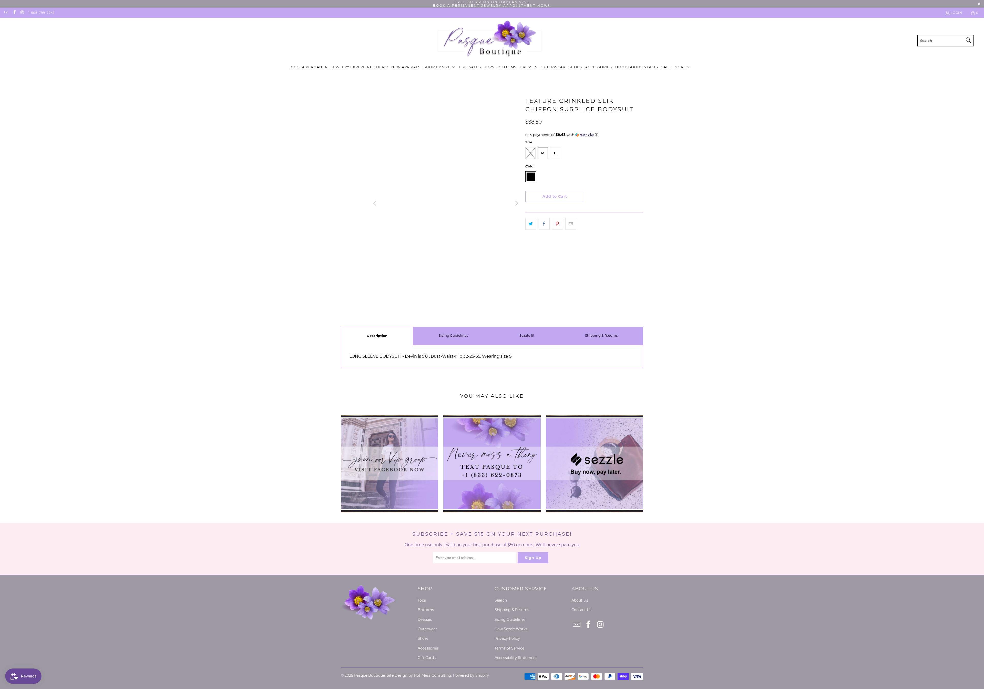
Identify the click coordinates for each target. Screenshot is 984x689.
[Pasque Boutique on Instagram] (22, 13)
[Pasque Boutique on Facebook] (14, 13)
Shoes (423, 638)
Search (501, 600)
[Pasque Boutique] (489, 41)
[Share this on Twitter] (530, 224)
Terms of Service (509, 648)
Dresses (425, 619)
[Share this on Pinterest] (557, 224)
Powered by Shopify (471, 675)
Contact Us (581, 609)
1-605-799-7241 (41, 13)
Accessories (428, 648)
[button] (440, 67)
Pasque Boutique (369, 675)
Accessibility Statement (516, 657)
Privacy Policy (507, 638)
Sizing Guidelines (453, 335)
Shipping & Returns (601, 335)
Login (956, 13)
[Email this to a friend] (570, 224)
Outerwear (427, 629)
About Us (579, 600)
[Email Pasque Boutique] (6, 13)
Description (377, 336)
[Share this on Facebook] (544, 224)
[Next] (516, 203)
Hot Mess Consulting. (433, 675)
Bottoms (426, 609)
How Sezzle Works (511, 629)
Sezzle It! (526, 335)
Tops (422, 600)
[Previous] (375, 203)
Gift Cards (427, 657)
